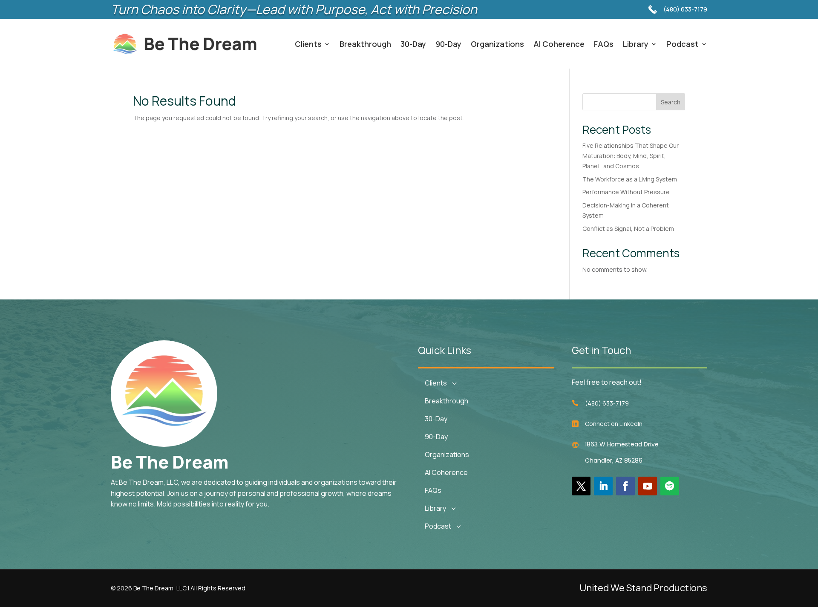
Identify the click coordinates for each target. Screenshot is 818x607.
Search (670, 102)
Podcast (682, 44)
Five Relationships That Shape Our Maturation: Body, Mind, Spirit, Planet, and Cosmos (630, 155)
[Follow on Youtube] (647, 486)
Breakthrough (365, 44)
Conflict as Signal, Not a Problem (628, 228)
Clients (308, 44)
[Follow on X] (581, 486)
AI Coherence (559, 44)
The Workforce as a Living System (629, 179)
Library (635, 44)
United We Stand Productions (643, 587)
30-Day (413, 44)
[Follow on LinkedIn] (603, 486)
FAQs (604, 44)
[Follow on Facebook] (625, 486)
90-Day (448, 44)
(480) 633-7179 (685, 9)
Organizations (497, 44)
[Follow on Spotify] (669, 486)
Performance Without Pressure (626, 192)
